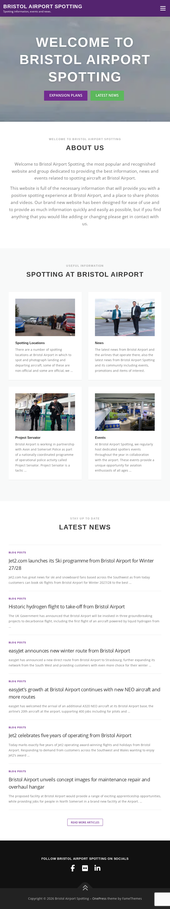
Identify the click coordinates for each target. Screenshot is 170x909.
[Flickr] (85, 868)
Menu (163, 8)
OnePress (99, 898)
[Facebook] (72, 868)
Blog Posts (17, 552)
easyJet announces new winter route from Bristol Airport (69, 650)
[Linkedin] (97, 868)
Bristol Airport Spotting (42, 6)
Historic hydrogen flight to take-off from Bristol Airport (67, 606)
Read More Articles (85, 822)
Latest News (107, 95)
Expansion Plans (65, 95)
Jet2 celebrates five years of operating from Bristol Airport (70, 735)
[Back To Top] (85, 888)
